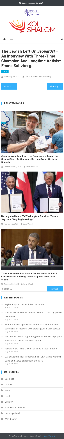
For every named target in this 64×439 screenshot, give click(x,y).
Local (5, 71)
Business (9, 378)
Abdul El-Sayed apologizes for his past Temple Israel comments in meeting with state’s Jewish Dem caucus (32, 326)
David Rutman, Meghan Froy (38, 76)
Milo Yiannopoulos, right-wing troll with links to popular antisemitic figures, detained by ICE (34, 338)
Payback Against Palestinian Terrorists (24, 304)
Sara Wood (30, 166)
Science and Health (15, 407)
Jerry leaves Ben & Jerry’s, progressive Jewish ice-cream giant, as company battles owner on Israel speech (30, 159)
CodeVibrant (49, 436)
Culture (8, 384)
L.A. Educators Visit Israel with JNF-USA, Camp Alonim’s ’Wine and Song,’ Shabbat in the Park (33, 358)
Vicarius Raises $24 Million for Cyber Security (11, 86)
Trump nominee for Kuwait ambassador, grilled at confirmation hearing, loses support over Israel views (30, 276)
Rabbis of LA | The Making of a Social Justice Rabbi (31, 348)
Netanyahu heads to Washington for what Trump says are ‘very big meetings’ (29, 218)
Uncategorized (12, 413)
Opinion (9, 401)
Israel (7, 390)
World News (11, 418)
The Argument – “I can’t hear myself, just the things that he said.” (56, 86)
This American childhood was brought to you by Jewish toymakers (33, 314)
